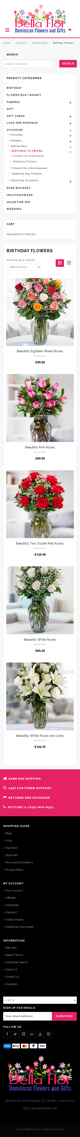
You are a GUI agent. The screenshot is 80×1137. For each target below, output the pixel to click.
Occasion (21, 43)
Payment (11, 847)
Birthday (14, 88)
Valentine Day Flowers (27, 173)
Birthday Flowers (27, 150)
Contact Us (12, 976)
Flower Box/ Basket (24, 95)
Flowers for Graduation (28, 155)
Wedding (14, 208)
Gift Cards (16, 116)
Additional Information (20, 926)
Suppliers (12, 984)
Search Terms (14, 954)
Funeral (13, 102)
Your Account (14, 890)
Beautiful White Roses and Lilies (40, 735)
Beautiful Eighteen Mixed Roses (40, 351)
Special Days (40, 43)
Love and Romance (22, 122)
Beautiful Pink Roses (40, 447)
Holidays (16, 140)
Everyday (16, 134)
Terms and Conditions (19, 862)
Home (6, 43)
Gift (10, 108)
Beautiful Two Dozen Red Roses (40, 543)
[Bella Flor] (40, 18)
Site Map (11, 947)
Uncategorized (20, 195)
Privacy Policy (14, 869)
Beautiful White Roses (40, 639)
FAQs (9, 840)
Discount (11, 912)
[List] (69, 263)
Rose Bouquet (19, 188)
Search (68, 63)
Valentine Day (19, 202)
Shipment (12, 855)
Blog (9, 833)
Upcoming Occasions (24, 180)
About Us (11, 969)
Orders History (15, 919)
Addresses (12, 905)
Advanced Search (17, 962)
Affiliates (11, 897)
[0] (72, 31)
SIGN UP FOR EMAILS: (19, 1007)
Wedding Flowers (25, 161)
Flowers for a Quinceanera (29, 168)
